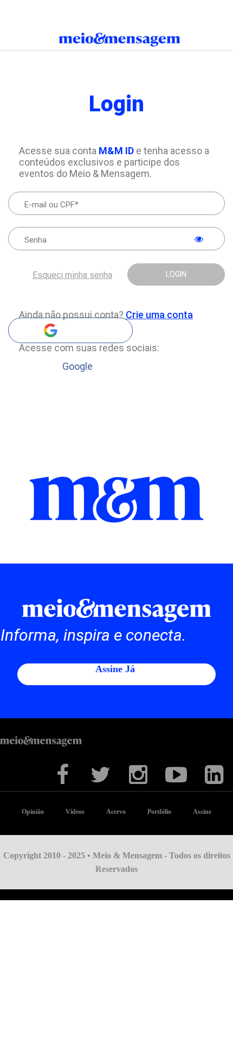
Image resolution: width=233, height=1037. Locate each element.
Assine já (115, 668)
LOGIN (176, 274)
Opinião (33, 811)
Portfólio (159, 811)
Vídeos (75, 811)
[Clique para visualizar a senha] (199, 239)
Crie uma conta (159, 314)
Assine (202, 811)
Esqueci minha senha (72, 275)
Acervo (116, 811)
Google (70, 330)
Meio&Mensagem (117, 41)
